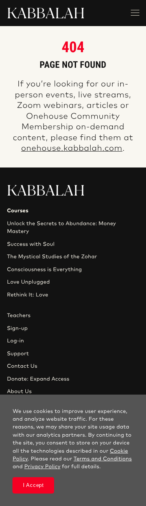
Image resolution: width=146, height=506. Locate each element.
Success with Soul (31, 244)
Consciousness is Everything (44, 269)
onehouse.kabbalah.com (71, 149)
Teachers (19, 315)
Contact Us (22, 366)
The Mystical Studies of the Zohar (52, 256)
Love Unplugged (28, 282)
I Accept (33, 485)
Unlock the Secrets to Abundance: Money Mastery (61, 227)
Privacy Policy (42, 466)
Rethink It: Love (27, 295)
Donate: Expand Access (38, 379)
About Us (19, 391)
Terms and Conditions (103, 459)
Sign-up (17, 328)
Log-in (15, 341)
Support (18, 353)
